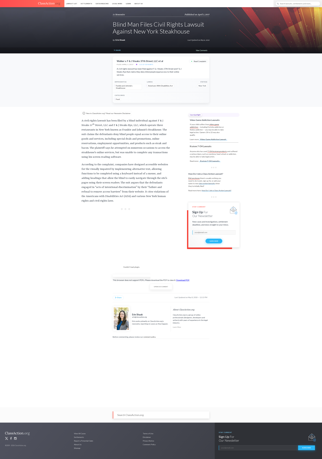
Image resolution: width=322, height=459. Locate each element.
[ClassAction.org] (32, 3)
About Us (138, 3)
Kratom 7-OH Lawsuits (209, 161)
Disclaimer (147, 437)
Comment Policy (149, 444)
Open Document (161, 286)
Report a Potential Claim (83, 441)
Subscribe (214, 241)
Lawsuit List (71, 3)
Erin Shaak (120, 40)
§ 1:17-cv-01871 (146, 64)
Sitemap (77, 448)
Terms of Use (148, 433)
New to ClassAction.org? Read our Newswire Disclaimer (108, 113)
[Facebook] (10, 439)
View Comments (201, 50)
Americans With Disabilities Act (160, 86)
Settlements (86, 3)
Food (118, 99)
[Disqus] (161, 371)
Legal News (117, 3)
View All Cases (80, 433)
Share (118, 50)
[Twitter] (6, 439)
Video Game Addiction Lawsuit (213, 139)
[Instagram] (15, 439)
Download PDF (182, 280)
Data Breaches (102, 3)
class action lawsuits (207, 183)
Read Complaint (198, 61)
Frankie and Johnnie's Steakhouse (124, 87)
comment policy (149, 337)
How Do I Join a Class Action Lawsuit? (216, 190)
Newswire (120, 14)
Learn (128, 3)
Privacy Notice (148, 441)
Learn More (177, 327)
